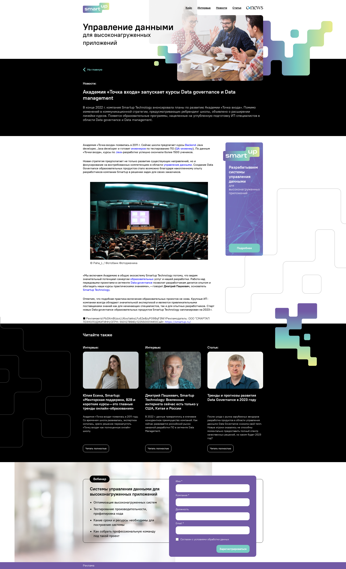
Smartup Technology (96, 290)
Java (119, 152)
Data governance (141, 282)
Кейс (189, 8)
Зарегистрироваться (233, 549)
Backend (190, 145)
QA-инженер (184, 148)
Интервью (204, 8)
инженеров (138, 148)
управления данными (178, 164)
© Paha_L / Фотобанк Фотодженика (113, 263)
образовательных (142, 279)
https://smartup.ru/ (178, 322)
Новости (221, 8)
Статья (236, 8)
